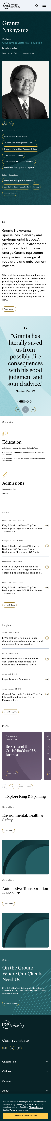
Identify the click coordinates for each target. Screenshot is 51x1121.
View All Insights (10, 712)
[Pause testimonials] (25, 409)
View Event (12, 774)
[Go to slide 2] (22, 401)
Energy (36, 187)
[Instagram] (19, 1048)
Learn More (8, 830)
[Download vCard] (11, 124)
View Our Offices (10, 1003)
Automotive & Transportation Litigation (19, 168)
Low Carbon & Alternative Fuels (16, 187)
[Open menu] (44, 5)
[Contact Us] (4, 1048)
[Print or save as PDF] (4, 124)
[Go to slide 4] (30, 401)
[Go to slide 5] (32, 401)
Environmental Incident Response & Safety (21, 149)
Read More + (9, 309)
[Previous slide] (4, 786)
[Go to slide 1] (17, 401)
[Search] (37, 5)
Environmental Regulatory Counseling (19, 161)
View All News (9, 605)
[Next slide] (11, 786)
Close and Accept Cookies (25, 1116)
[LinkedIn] (12, 1048)
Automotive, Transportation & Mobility (18, 181)
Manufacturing (10, 193)
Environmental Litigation (13, 155)
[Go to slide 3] (27, 401)
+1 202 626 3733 (26, 53)
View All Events (25, 787)
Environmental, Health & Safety (16, 137)
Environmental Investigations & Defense (19, 143)
